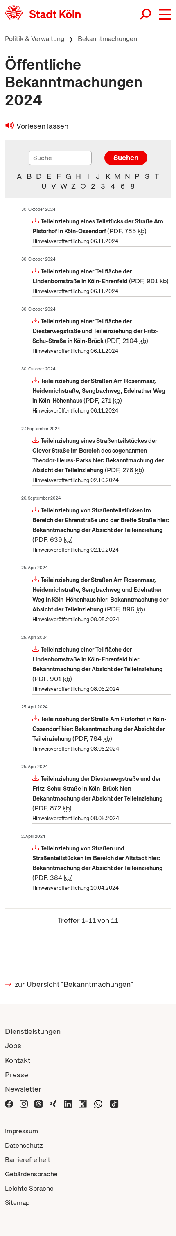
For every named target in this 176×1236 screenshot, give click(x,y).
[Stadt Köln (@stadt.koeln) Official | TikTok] (114, 1103)
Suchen (125, 157)
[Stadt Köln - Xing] (53, 1103)
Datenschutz (24, 1145)
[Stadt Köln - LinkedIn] (68, 1103)
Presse (16, 1074)
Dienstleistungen (33, 1031)
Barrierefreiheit (27, 1159)
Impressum (21, 1131)
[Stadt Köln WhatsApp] (98, 1103)
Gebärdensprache (31, 1174)
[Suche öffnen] (146, 14)
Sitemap (17, 1202)
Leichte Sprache (29, 1188)
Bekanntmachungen (107, 38)
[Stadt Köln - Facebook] (9, 1103)
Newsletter (23, 1089)
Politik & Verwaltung (34, 38)
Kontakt (17, 1060)
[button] (165, 14)
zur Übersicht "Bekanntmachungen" (74, 984)
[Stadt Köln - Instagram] (24, 1103)
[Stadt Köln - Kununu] (83, 1103)
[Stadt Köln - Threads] (38, 1103)
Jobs (13, 1045)
